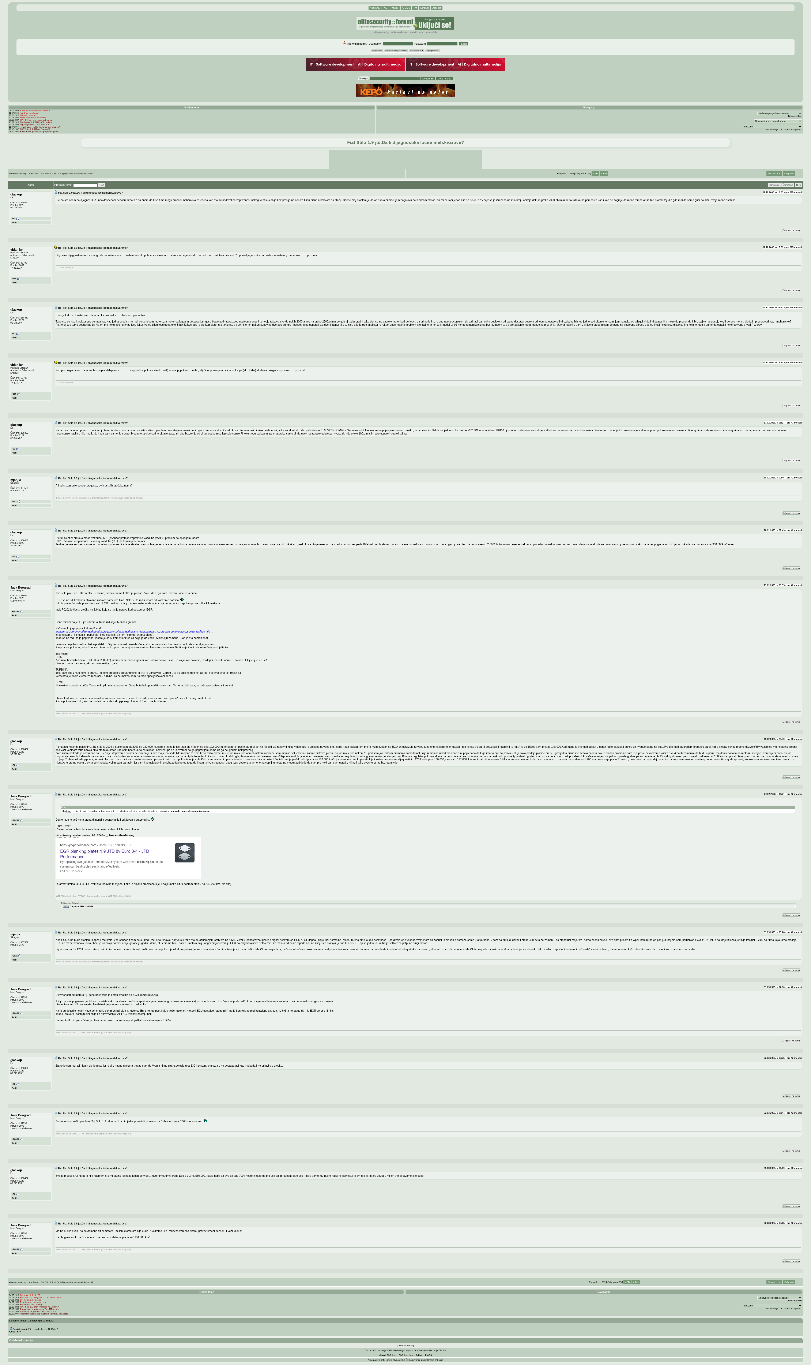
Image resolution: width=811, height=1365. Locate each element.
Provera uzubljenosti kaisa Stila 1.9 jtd (38, 1311)
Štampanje (787, 185)
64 (788, 129)
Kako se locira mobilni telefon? (35, 110)
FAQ (385, 8)
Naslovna (375, 8)
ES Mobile (431, 32)
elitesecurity (381, 32)
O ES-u (406, 8)
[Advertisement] (405, 159)
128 (793, 129)
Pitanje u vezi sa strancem (33, 1302)
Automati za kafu (376, 1360)
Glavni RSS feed (387, 1355)
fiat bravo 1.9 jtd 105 (30, 1295)
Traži (101, 185)
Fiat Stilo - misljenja (29, 113)
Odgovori (789, 173)
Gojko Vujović (406, 1350)
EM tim (442, 1350)
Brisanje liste (795, 116)
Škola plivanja (413, 1360)
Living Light (37, 1329)
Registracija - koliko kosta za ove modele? (40, 127)
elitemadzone (399, 32)
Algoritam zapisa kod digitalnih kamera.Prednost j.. (44, 1314)
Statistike (436, 8)
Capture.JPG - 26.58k (81, 906)
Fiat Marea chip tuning (31, 1304)
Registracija (377, 51)
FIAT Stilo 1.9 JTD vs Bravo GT (35, 129)
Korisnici (424, 8)
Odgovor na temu (791, 230)
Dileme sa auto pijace (30, 1300)
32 (784, 129)
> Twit (604, 173)
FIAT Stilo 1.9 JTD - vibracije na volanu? (39, 1307)
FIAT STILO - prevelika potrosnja (36, 120)
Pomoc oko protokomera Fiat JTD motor (39, 1309)
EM (426, 1355)
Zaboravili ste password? (396, 51)
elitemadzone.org (17, 173)
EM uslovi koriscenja (375, 1350)
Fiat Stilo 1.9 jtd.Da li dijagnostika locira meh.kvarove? (67, 173)
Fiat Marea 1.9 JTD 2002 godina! (36, 122)
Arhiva (419, 1355)
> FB (595, 173)
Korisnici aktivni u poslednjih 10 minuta (31, 1320)
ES (430, 1355)
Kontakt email (405, 1345)
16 (781, 129)
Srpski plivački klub (395, 1360)
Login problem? (432, 51)
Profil (14, 222)
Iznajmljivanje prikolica (431, 1360)
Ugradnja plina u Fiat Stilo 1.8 (34, 124)
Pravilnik (395, 8)
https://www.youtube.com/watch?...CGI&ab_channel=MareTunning (95, 835)
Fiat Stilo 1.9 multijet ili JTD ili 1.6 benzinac (40, 1297)
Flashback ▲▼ (416, 51)
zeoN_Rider (50, 1329)
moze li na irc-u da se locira (33, 117)
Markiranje (774, 185)
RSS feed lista (406, 1355)
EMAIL (413, 32)
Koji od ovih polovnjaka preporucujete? (39, 131)
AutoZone (33, 173)
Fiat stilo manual (28, 115)
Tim (415, 8)
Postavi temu (774, 173)
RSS (421, 32)
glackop (66, 811)
